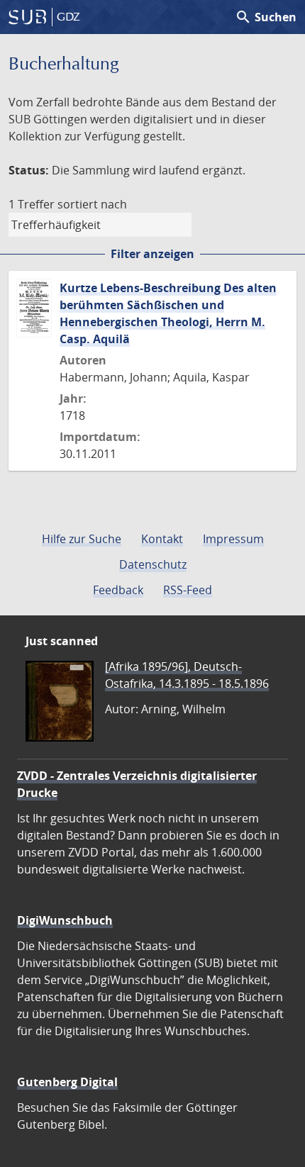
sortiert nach (92, 204)
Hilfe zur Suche (81, 539)
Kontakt (162, 539)
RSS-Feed (187, 590)
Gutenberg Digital (67, 1082)
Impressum (233, 539)
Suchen (265, 17)
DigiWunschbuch (65, 920)
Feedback (118, 590)
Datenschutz (153, 564)
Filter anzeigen (152, 254)
